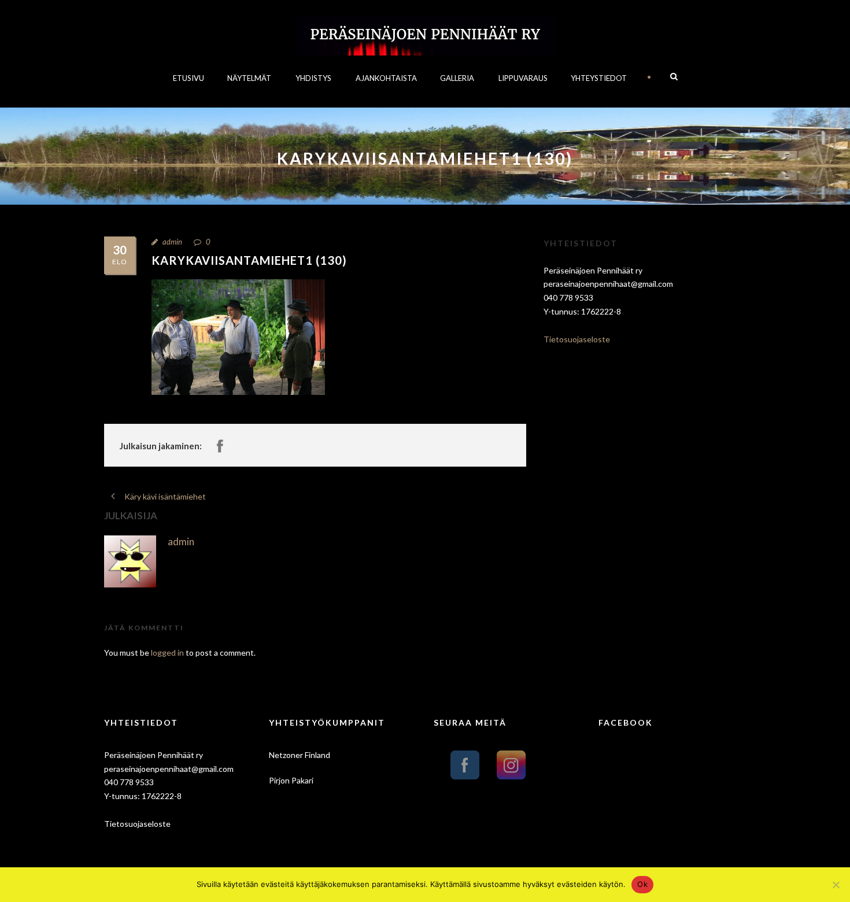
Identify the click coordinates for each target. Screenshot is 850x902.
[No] (835, 884)
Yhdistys (313, 78)
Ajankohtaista (386, 78)
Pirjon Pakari (291, 780)
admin (172, 241)
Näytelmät (249, 78)
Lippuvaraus (523, 78)
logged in (167, 652)
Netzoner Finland (299, 755)
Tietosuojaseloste (577, 339)
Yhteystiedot (599, 78)
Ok (642, 884)
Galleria (457, 78)
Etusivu (188, 78)
